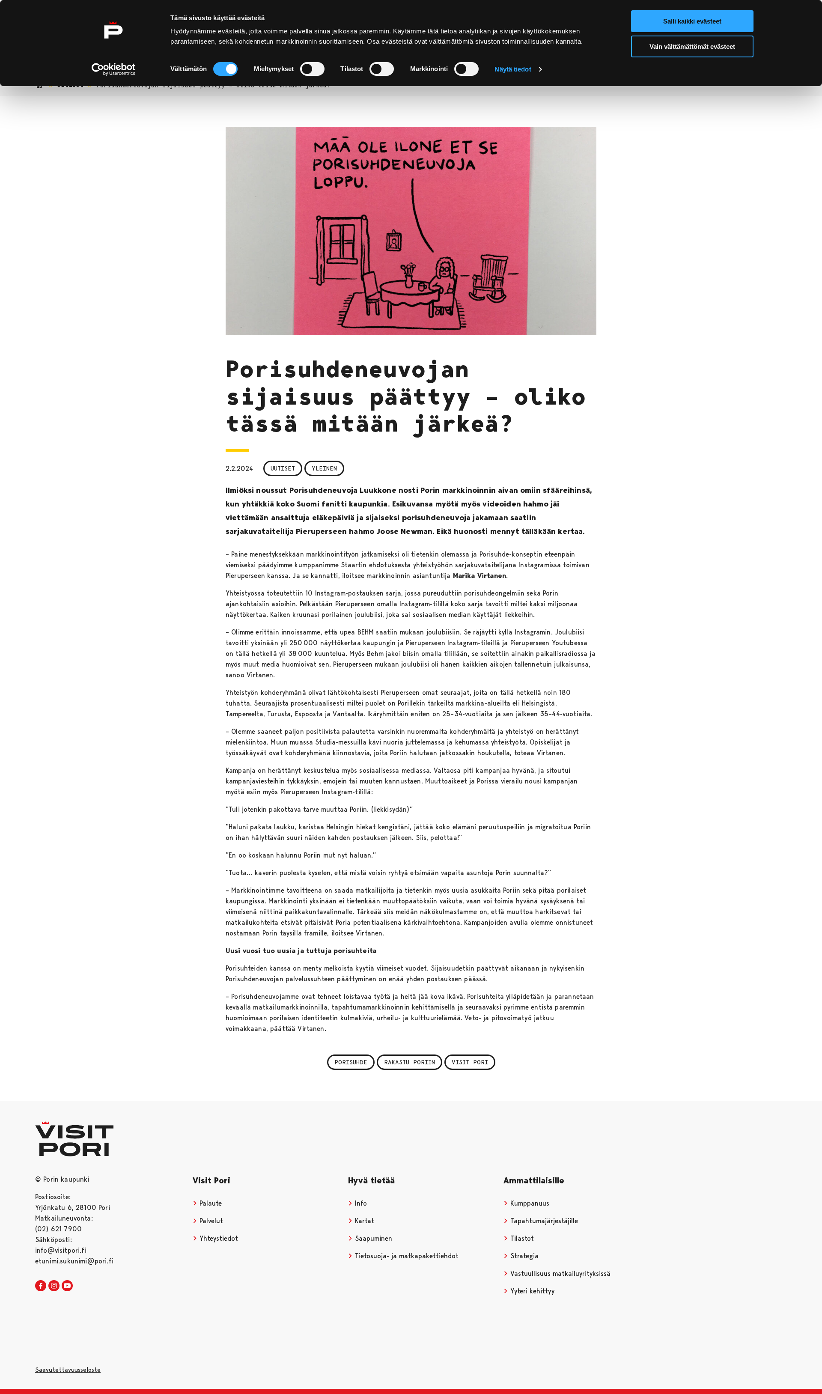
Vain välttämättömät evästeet (692, 46)
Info (360, 1203)
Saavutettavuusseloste (68, 1369)
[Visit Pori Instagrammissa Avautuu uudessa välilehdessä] (54, 1286)
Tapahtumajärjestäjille (543, 1221)
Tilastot (521, 1238)
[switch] (312, 69)
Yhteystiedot (217, 1238)
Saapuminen (372, 1238)
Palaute (209, 1203)
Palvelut (210, 1221)
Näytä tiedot (512, 69)
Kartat (363, 1221)
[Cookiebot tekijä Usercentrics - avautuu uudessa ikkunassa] (113, 69)
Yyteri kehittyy (531, 1291)
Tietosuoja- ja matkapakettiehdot (406, 1256)
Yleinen (324, 468)
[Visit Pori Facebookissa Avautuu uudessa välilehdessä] (40, 1286)
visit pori (470, 1062)
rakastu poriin (409, 1062)
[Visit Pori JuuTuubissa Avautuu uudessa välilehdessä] (67, 1286)
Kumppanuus (528, 1203)
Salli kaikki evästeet (692, 21)
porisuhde (350, 1062)
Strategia (523, 1256)
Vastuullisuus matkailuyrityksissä (559, 1273)
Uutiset (283, 468)
